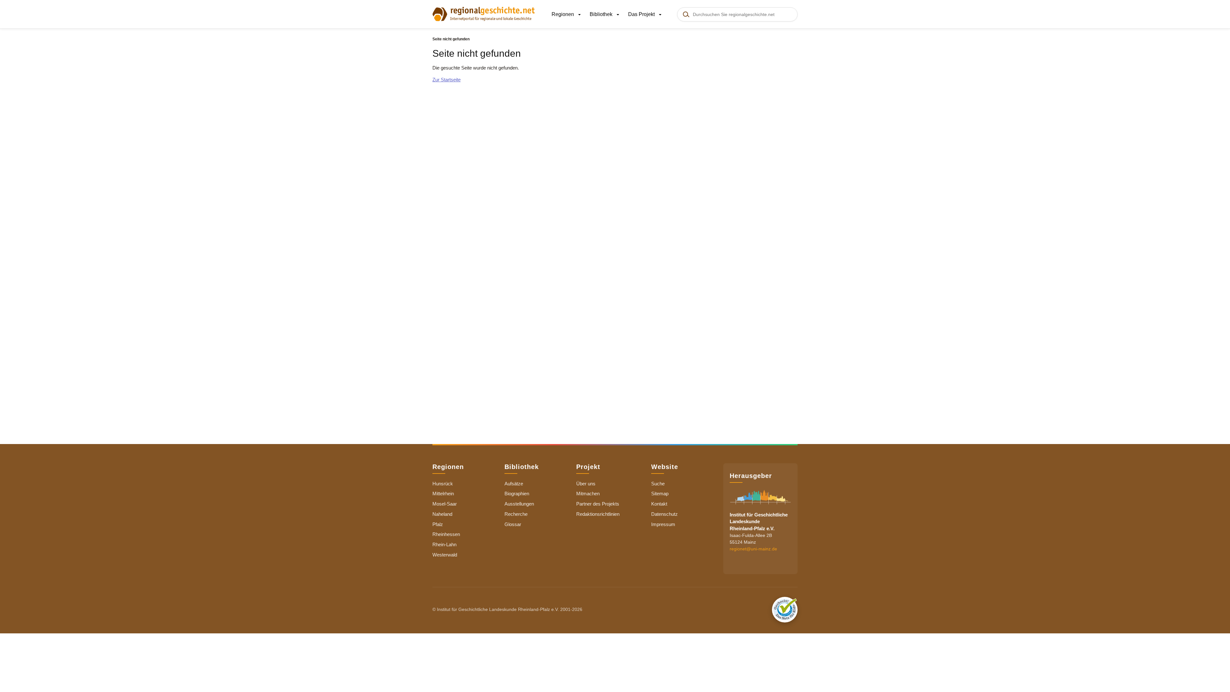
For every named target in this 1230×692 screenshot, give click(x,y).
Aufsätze (513, 483)
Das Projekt (642, 14)
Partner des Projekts (597, 504)
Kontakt (659, 504)
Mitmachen (588, 493)
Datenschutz (664, 514)
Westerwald (444, 554)
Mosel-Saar (444, 504)
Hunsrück (442, 483)
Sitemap (659, 493)
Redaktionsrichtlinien (597, 514)
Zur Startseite (446, 79)
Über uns (585, 483)
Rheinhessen (446, 534)
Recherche (516, 514)
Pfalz (437, 524)
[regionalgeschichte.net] (483, 13)
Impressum (663, 524)
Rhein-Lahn (444, 544)
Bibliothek (602, 14)
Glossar (512, 524)
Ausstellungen (519, 504)
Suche (658, 483)
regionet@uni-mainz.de (753, 548)
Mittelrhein (443, 493)
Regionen (563, 14)
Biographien (516, 493)
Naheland (442, 514)
